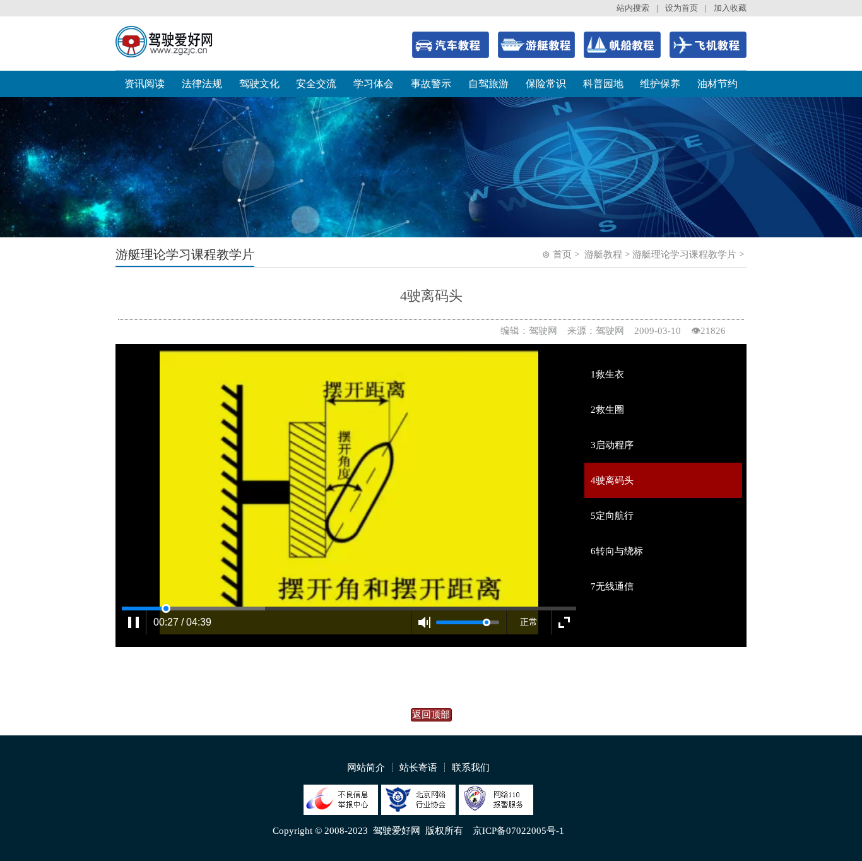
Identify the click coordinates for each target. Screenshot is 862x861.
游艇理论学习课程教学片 (684, 254)
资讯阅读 (144, 83)
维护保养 (660, 83)
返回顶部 (431, 715)
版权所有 (444, 831)
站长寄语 (418, 768)
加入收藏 (730, 8)
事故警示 (431, 83)
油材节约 (717, 83)
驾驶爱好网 (396, 831)
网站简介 (366, 768)
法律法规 (202, 83)
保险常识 (546, 83)
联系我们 (471, 768)
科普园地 (603, 83)
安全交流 (316, 83)
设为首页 (681, 8)
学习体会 (373, 83)
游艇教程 (603, 254)
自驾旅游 (488, 83)
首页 (562, 254)
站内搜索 (633, 8)
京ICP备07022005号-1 (518, 831)
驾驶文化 (259, 83)
